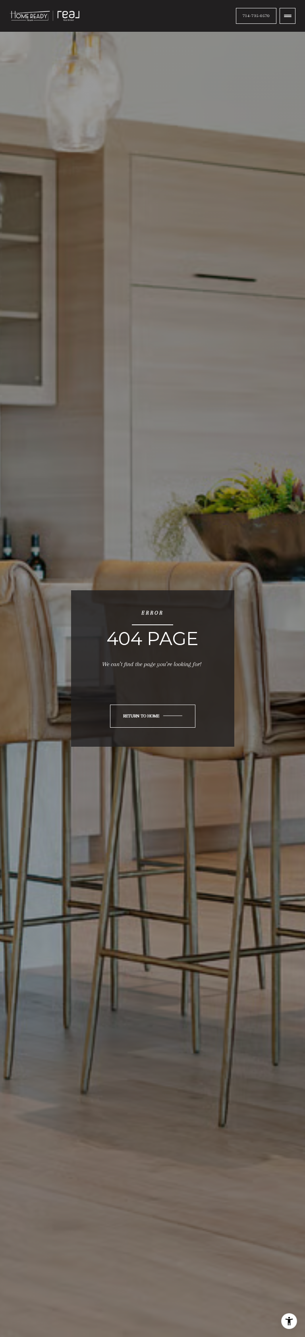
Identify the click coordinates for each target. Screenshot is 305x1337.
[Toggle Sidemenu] (287, 16)
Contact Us (256, 15)
